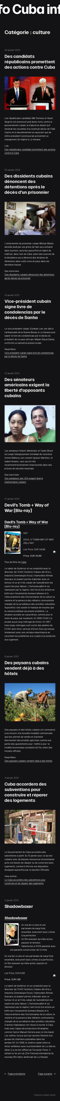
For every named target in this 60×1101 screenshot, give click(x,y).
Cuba (23, 562)
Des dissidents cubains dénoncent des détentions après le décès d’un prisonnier (28, 184)
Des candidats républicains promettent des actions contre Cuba (29, 62)
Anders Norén (49, 1095)
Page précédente (14, 1074)
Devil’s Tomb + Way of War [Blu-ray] (26, 508)
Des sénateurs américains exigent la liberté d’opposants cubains (26, 387)
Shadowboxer (18, 906)
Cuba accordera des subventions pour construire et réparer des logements (26, 792)
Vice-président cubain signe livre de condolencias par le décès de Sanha (27, 309)
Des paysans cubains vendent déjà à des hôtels (26, 668)
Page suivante (47, 1074)
